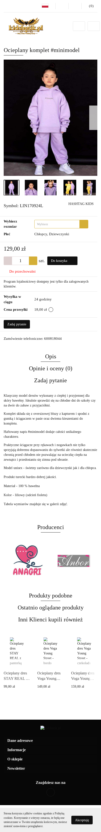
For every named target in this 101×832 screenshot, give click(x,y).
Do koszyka (59, 261)
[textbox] (57, 224)
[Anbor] (27, 561)
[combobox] (61, 224)
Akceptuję (82, 820)
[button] (50, 741)
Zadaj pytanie (16, 324)
